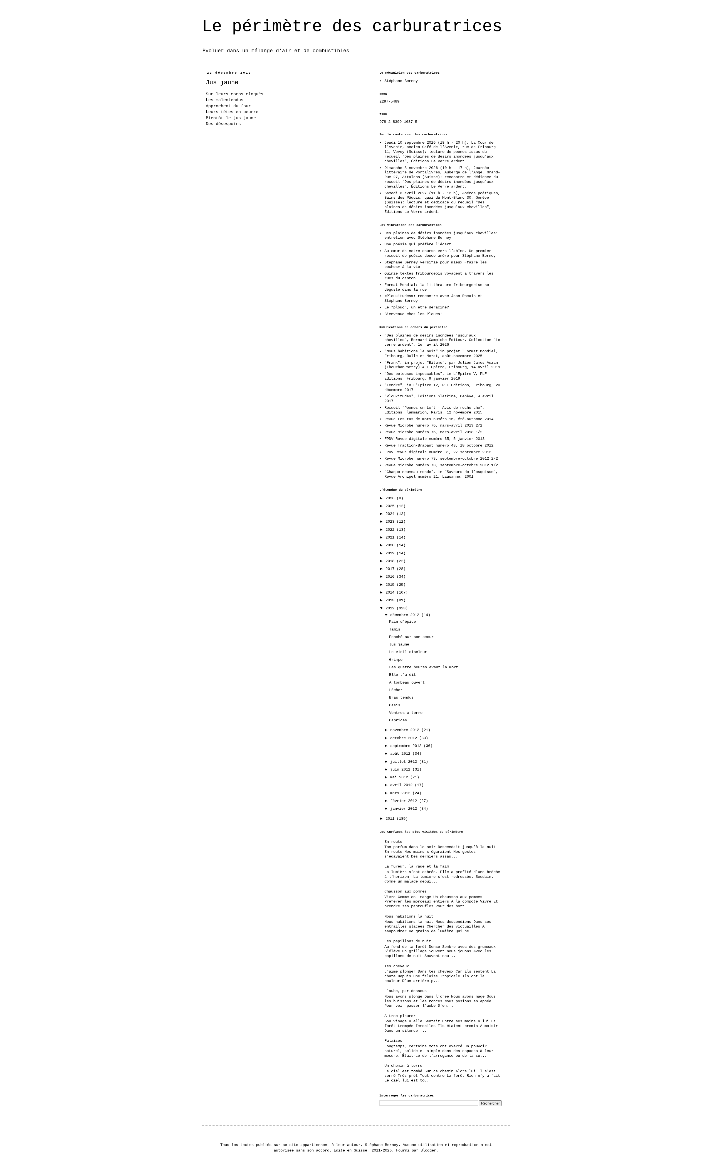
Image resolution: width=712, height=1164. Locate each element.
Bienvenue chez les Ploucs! (413, 314)
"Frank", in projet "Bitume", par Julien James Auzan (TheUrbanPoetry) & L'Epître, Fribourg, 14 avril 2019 (442, 365)
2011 (391, 818)
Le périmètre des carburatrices (352, 26)
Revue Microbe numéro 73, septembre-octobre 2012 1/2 (441, 465)
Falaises (393, 1040)
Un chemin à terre (403, 1065)
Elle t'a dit (402, 674)
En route (393, 841)
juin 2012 (401, 769)
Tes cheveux (396, 966)
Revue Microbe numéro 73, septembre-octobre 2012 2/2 (441, 458)
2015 (391, 584)
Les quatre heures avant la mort (423, 667)
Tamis (394, 629)
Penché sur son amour (411, 637)
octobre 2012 (404, 738)
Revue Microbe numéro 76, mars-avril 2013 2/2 (433, 425)
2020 (391, 545)
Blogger (428, 1150)
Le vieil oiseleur (408, 652)
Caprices (398, 720)
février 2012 (404, 801)
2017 (391, 569)
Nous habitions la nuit (408, 916)
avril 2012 (402, 785)
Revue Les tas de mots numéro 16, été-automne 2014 (438, 419)
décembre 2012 (405, 615)
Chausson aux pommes (405, 891)
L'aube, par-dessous (405, 991)
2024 (391, 514)
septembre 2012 (407, 746)
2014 (391, 592)
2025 (391, 506)
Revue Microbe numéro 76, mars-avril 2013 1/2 (433, 432)
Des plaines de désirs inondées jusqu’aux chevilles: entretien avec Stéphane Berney (441, 235)
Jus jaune (399, 644)
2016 (391, 576)
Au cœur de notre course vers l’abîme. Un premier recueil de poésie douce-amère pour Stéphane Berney (440, 253)
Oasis (394, 705)
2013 (391, 600)
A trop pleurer (400, 1016)
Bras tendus (401, 697)
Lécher (395, 690)
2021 (391, 537)
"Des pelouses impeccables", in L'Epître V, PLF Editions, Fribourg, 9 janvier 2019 (435, 376)
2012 (391, 608)
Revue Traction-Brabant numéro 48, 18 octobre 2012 (438, 445)
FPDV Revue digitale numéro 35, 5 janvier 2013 (434, 439)
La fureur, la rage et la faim (416, 866)
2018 (391, 561)
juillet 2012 (404, 761)
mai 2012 (400, 777)
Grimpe (395, 659)
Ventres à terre (405, 713)
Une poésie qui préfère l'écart (417, 244)
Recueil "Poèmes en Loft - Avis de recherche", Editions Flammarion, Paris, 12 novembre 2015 (434, 410)
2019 (391, 553)
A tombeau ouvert (407, 682)
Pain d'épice (402, 621)
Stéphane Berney (401, 81)
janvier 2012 (404, 808)
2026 (391, 498)
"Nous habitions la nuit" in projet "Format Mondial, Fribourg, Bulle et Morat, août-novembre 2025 (441, 353)
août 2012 (401, 753)
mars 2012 (401, 793)
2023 (391, 521)
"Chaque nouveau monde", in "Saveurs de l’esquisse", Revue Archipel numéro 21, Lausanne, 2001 (441, 474)
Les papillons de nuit (407, 941)
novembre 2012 (405, 730)
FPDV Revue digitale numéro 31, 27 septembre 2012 (437, 452)
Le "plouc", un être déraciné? (416, 307)
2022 (391, 529)
